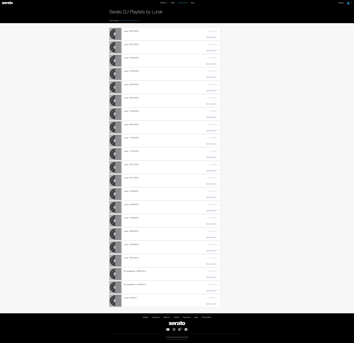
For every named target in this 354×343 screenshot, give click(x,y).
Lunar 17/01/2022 (131, 151)
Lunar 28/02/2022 (131, 124)
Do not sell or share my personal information (177, 337)
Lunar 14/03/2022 (131, 111)
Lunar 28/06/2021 (131, 231)
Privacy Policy (206, 317)
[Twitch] (179, 330)
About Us (167, 317)
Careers (176, 317)
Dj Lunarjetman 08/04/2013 (135, 271)
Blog (192, 3)
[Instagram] (174, 330)
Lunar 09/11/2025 (131, 44)
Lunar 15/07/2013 (131, 258)
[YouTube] (168, 330)
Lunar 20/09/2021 (131, 204)
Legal (196, 317)
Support (341, 3)
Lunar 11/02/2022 (131, 138)
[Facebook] (185, 330)
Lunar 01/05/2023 (131, 71)
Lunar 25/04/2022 (131, 98)
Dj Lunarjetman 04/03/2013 (135, 284)
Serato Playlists (114, 20)
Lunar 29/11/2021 (131, 178)
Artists (173, 3)
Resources (186, 317)
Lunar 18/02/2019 (131, 244)
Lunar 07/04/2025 (131, 58)
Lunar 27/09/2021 (131, 191)
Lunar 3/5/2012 (130, 298)
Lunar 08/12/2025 (131, 31)
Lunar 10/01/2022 (131, 164)
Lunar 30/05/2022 (131, 84)
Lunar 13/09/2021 (131, 218)
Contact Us (156, 317)
